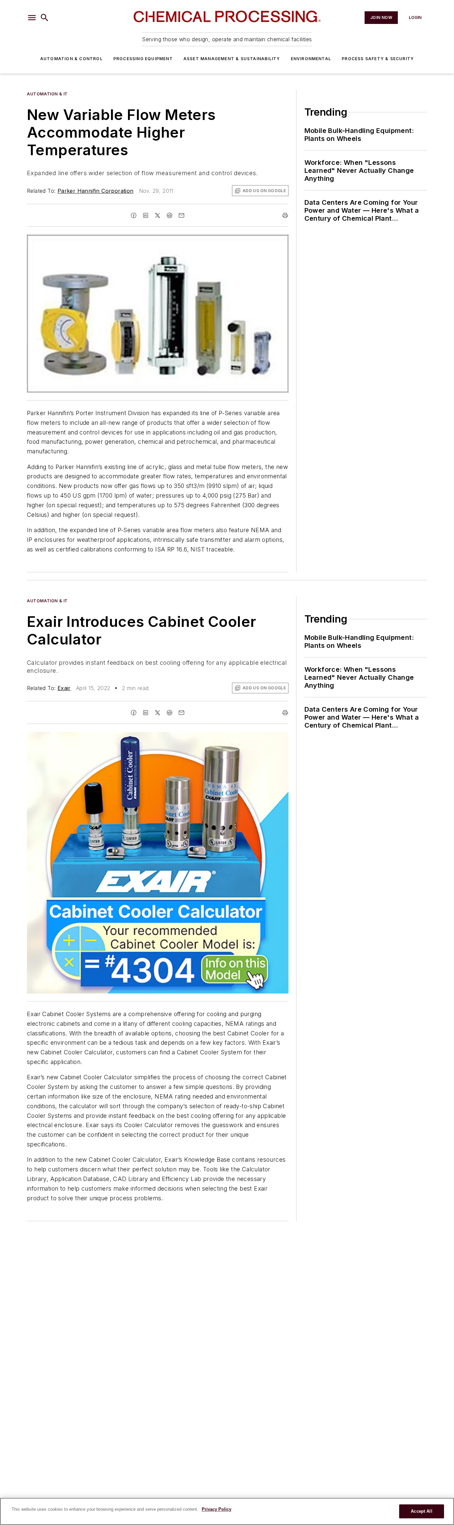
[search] (45, 18)
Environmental (311, 58)
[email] (181, 215)
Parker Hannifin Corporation (95, 190)
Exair (64, 688)
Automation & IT (47, 93)
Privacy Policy (216, 1509)
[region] (227, 1511)
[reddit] (169, 215)
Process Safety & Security (378, 58)
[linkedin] (145, 215)
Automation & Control (71, 58)
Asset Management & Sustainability (231, 58)
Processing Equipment (143, 58)
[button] (32, 18)
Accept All (421, 1511)
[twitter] (157, 215)
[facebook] (133, 215)
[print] (285, 215)
